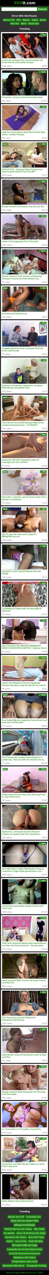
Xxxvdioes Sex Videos (15, 1237)
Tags (16, 1272)
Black (23, 23)
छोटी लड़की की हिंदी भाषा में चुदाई (24, 1245)
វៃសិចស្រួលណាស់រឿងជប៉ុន (24, 1225)
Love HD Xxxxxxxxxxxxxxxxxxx (24, 1253)
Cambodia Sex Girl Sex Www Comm (24, 1249)
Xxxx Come (20, 1241)
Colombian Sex (33, 1217)
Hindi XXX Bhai (35, 1241)
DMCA (23, 1272)
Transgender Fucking (36, 1265)
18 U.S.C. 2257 (36, 1272)
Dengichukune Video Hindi (24, 1261)
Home (9, 1272)
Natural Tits (8, 20)
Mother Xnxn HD (16, 1217)
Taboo (35, 20)
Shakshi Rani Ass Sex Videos (18, 1229)
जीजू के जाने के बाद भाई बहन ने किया (24, 1221)
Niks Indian (39, 1229)
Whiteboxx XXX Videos (24, 1257)
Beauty (26, 20)
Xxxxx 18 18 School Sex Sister (31, 1233)
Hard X (10, 1241)
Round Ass (34, 23)
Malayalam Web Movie (13, 1265)
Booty (43, 20)
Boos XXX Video (36, 1237)
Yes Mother (9, 1233)
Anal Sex (15, 23)
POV (19, 20)
